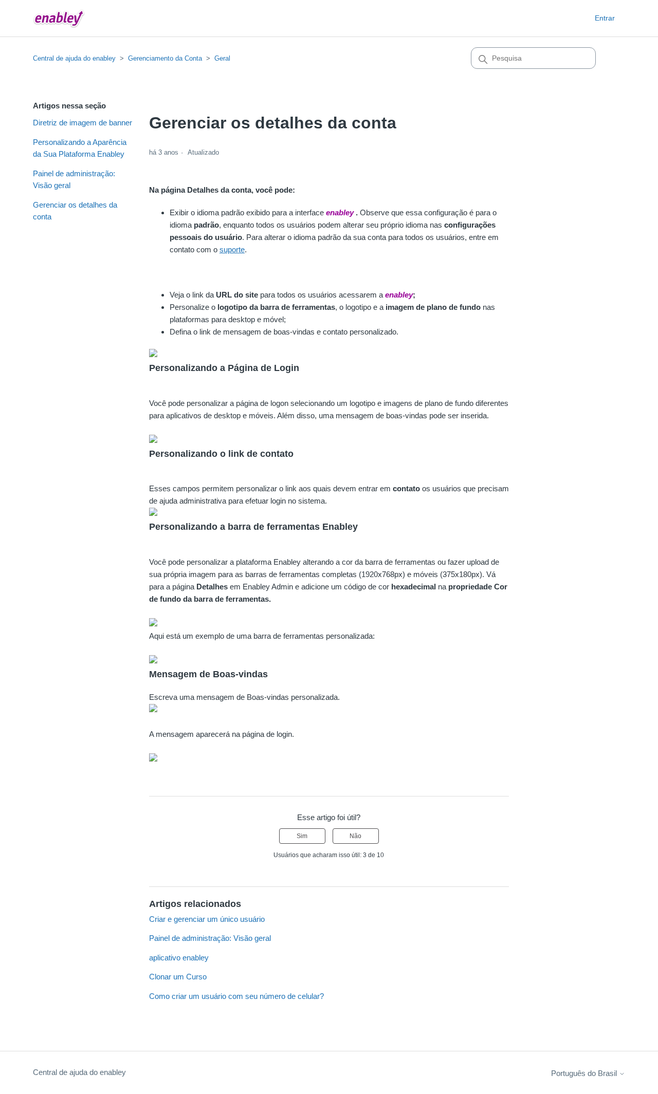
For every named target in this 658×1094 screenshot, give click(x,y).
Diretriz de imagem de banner (82, 122)
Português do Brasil (585, 1073)
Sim (302, 836)
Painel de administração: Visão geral (74, 179)
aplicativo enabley (179, 957)
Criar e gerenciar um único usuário (207, 919)
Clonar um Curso (178, 976)
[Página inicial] (59, 18)
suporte (232, 249)
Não (355, 836)
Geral (222, 58)
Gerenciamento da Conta (165, 58)
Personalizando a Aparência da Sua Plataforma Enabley (79, 148)
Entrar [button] (605, 18)
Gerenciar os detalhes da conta (75, 210)
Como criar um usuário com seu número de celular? (236, 996)
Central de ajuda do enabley (74, 58)
